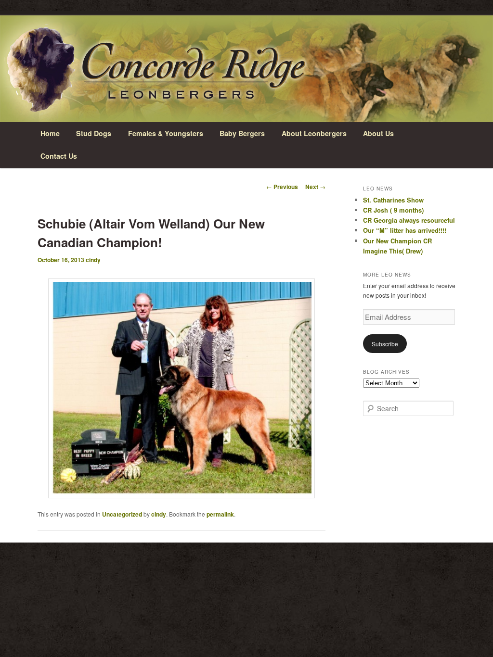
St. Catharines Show (393, 199)
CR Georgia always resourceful (409, 220)
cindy (93, 259)
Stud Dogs (93, 133)
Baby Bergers (242, 133)
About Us (378, 133)
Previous (282, 186)
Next (315, 186)
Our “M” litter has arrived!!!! (404, 230)
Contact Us (58, 156)
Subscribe (385, 344)
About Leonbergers (314, 133)
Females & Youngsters (165, 133)
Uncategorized (122, 514)
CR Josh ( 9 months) (393, 210)
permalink (220, 514)
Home (50, 133)
